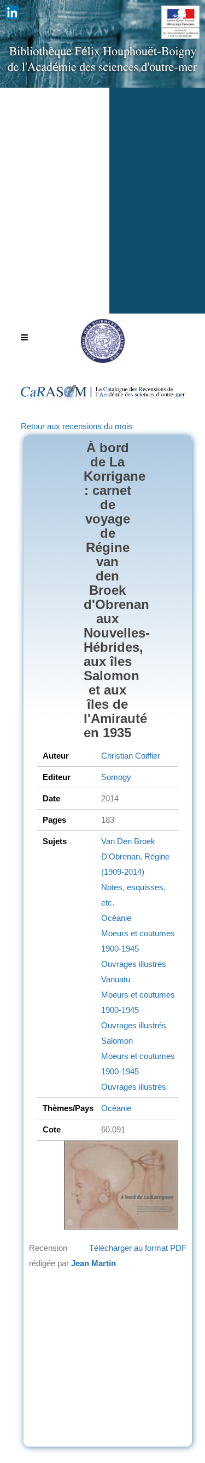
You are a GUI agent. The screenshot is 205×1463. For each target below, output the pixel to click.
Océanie (116, 918)
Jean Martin (93, 1263)
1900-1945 (120, 948)
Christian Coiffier (130, 755)
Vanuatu (115, 979)
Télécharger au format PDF (137, 1248)
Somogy (116, 777)
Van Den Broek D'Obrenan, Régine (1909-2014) (135, 856)
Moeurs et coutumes (138, 933)
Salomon (117, 1040)
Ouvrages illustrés (133, 964)
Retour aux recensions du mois (76, 426)
